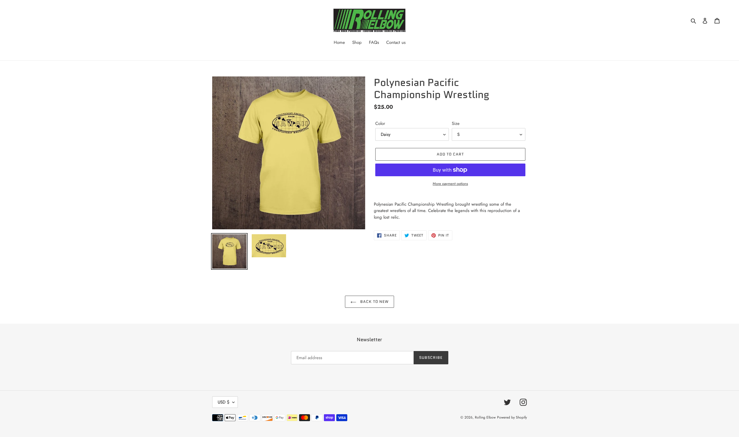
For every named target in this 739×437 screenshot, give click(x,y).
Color (380, 123)
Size (456, 123)
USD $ (223, 402)
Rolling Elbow (485, 417)
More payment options (450, 183)
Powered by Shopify (512, 417)
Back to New (374, 301)
